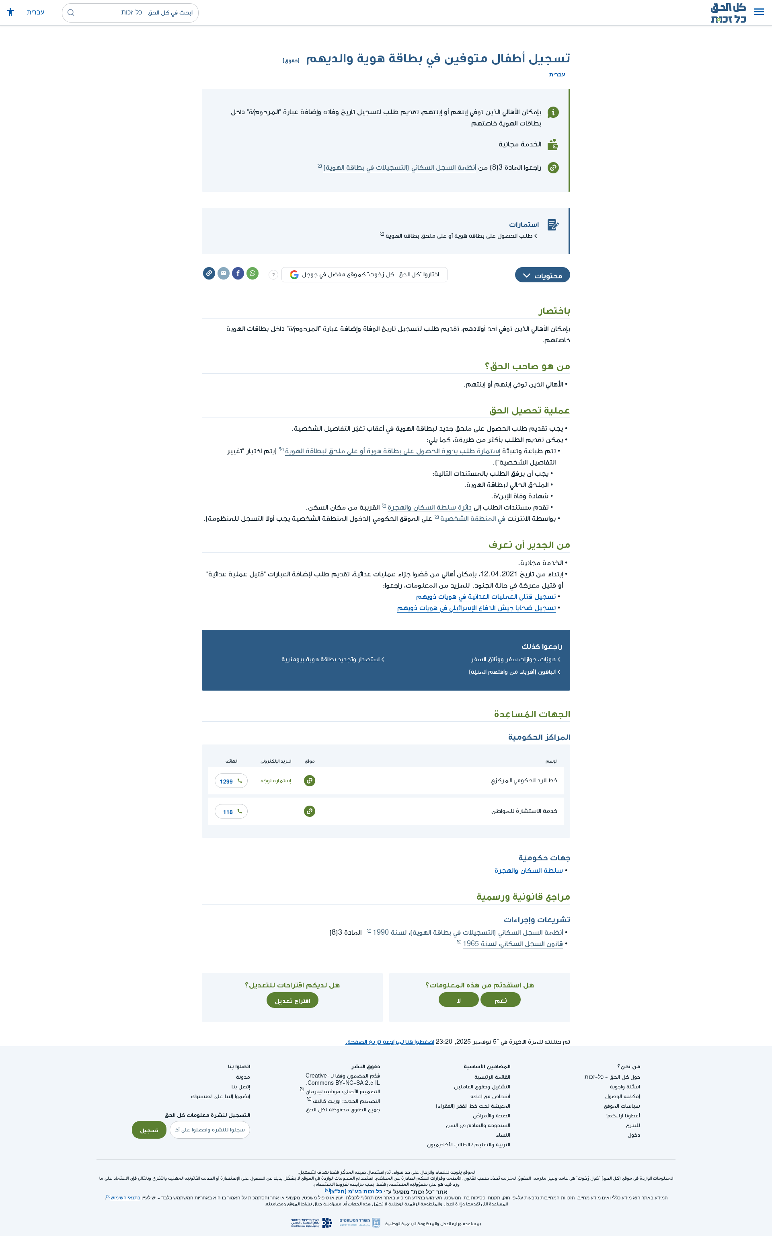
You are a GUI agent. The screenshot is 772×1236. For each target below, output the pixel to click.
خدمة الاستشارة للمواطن (524, 811)
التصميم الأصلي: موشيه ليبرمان (343, 1091)
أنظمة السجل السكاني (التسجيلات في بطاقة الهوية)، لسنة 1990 (468, 932)
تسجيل (149, 1129)
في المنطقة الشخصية (472, 518)
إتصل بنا (241, 1087)
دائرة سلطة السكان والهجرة (430, 507)
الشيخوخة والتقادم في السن (478, 1125)
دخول (634, 1135)
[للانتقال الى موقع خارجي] (309, 780)
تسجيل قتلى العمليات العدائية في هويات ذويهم (486, 597)
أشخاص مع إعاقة (490, 1096)
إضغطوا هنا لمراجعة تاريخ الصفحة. (389, 1042)
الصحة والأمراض (491, 1116)
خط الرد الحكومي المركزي (524, 780)
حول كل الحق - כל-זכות (612, 1077)
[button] (759, 13)
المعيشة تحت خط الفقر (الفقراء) (473, 1106)
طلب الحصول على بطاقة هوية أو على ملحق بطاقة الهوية (459, 235)
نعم (501, 999)
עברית (35, 12)
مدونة (243, 1077)
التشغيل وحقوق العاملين (482, 1087)
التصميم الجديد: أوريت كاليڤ (346, 1101)
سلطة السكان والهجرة (529, 870)
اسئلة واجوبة (625, 1087)
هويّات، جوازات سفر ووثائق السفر (513, 659)
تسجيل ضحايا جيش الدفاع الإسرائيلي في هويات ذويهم (476, 608)
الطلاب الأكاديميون (448, 1144)
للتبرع (633, 1125)
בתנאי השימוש (125, 1198)
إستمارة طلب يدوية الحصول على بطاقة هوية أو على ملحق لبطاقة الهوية (392, 451)
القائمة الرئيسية (492, 1077)
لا (459, 999)
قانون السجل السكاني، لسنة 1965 (513, 944)
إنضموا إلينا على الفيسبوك (220, 1096)
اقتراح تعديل (292, 1000)
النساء (503, 1135)
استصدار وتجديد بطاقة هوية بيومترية (330, 659)
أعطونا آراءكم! (623, 1116)
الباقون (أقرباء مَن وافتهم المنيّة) (512, 671)
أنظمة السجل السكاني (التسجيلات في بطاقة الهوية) (399, 167)
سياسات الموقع (622, 1106)
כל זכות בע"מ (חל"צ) (356, 1190)
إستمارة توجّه (276, 780)
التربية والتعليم (492, 1144)
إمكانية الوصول (622, 1096)
